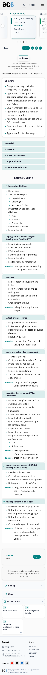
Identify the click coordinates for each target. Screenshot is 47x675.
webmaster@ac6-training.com (18, 672)
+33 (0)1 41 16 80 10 (12, 650)
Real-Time (19, 29)
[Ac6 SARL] (4, 671)
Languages (19, 22)
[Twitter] (17, 663)
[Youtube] (12, 663)
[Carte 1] (17, 41)
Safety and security (23, 18)
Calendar (33, 653)
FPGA (16, 32)
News (31, 656)
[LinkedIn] (22, 663)
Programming (17, 13)
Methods (18, 25)
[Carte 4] (26, 41)
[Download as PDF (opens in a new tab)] (40, 48)
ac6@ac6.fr (9, 647)
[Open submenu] (42, 5)
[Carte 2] (20, 41)
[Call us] (32, 48)
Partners (32, 646)
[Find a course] (24, 5)
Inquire (25, 48)
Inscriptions (34, 649)
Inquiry (36, 557)
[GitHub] (27, 663)
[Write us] (36, 48)
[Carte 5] (29, 41)
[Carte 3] (23, 41)
